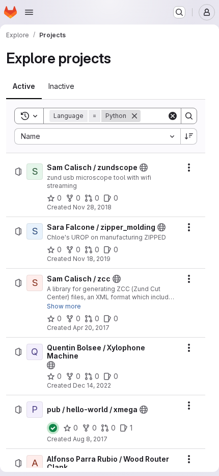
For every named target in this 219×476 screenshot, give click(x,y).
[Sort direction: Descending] (189, 136)
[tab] (24, 86)
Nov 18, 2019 (92, 259)
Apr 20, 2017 (91, 327)
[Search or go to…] (179, 12)
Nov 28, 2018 (92, 207)
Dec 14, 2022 (92, 385)
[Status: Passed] (53, 428)
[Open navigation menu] (29, 12)
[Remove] (134, 116)
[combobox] (97, 136)
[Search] (189, 116)
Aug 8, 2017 (90, 439)
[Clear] (173, 116)
